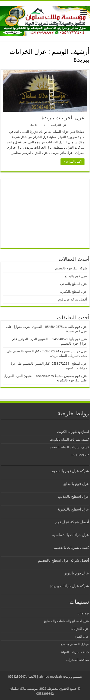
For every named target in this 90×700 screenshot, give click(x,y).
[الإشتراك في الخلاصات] (1, 67)
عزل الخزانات (59, 125)
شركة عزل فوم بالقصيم (71, 268)
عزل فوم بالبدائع (76, 276)
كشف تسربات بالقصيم (71, 547)
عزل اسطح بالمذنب (73, 284)
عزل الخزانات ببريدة (63, 118)
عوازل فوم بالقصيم (74, 343)
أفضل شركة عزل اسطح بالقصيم (63, 560)
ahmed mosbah (50, 676)
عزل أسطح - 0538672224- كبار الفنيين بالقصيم (55, 363)
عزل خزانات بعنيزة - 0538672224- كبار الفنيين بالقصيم (50, 351)
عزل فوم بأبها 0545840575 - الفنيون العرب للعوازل (52, 339)
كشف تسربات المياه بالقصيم (69, 447)
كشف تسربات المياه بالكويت (69, 439)
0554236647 (17, 676)
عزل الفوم (82, 636)
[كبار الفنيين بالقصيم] (45, 20)
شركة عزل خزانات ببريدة (69, 586)
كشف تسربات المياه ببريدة (68, 356)
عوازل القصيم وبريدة (74, 644)
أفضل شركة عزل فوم (72, 299)
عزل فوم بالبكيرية (68, 380)
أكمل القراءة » (73, 161)
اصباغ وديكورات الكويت (73, 432)
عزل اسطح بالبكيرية (73, 291)
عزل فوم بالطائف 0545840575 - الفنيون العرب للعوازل (49, 327)
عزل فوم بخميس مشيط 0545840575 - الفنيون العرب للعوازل (45, 376)
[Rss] (49, 683)
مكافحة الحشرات (77, 660)
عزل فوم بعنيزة (76, 331)
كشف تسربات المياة (75, 652)
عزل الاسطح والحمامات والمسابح (66, 621)
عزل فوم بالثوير (76, 573)
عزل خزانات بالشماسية (70, 535)
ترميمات (83, 613)
